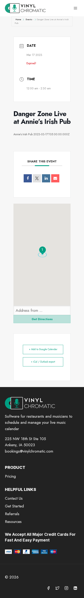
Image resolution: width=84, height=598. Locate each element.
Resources (13, 521)
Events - (29, 19)
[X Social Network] (37, 178)
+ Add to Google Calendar (43, 349)
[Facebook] (48, 588)
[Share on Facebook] (28, 178)
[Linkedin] (46, 178)
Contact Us (14, 498)
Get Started (14, 506)
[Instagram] (66, 588)
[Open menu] (75, 8)
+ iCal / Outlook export (43, 362)
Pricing (10, 476)
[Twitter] (57, 588)
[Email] (55, 178)
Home (18, 19)
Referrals (12, 514)
